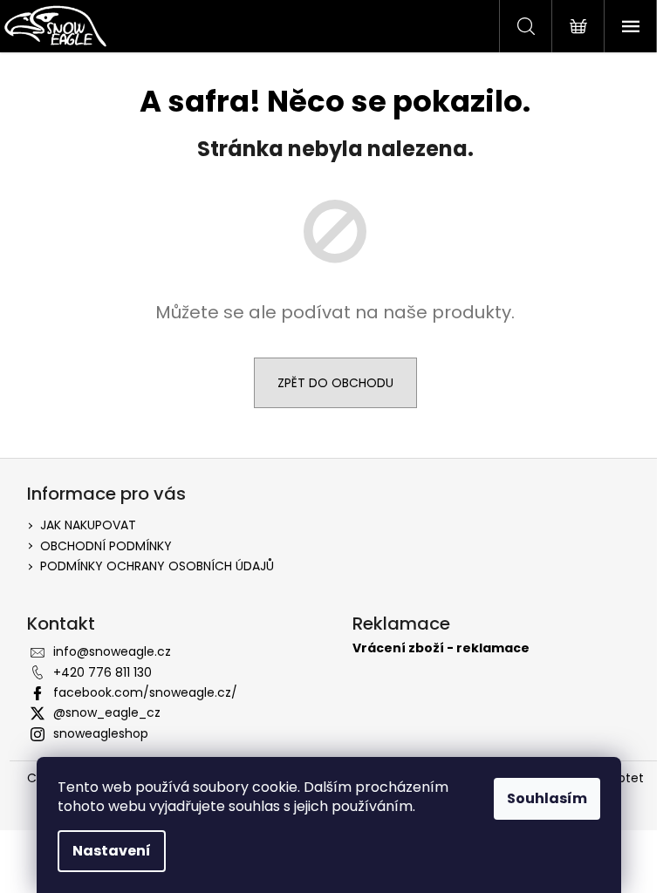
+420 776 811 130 (102, 672)
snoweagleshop (100, 733)
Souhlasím (547, 798)
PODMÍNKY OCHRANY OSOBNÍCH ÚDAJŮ (157, 566)
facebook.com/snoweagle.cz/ (145, 692)
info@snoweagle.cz (112, 651)
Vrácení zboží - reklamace (441, 648)
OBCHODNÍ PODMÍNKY (106, 546)
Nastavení (111, 851)
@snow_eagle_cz (107, 712)
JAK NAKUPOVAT (88, 525)
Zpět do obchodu (335, 383)
